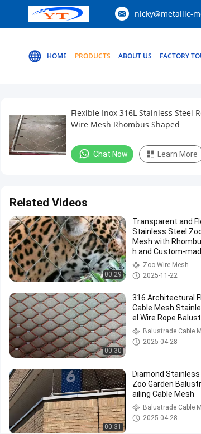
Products (93, 56)
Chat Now (110, 154)
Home (57, 56)
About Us (135, 56)
